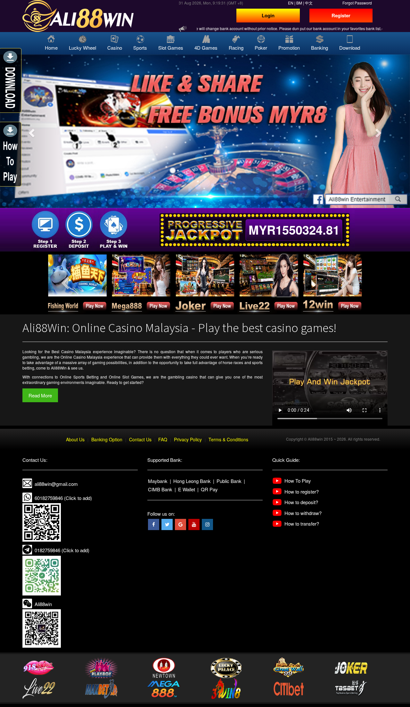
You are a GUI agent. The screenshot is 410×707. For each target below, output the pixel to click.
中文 (309, 2)
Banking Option (106, 439)
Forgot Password (357, 2)
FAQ (162, 439)
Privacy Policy (188, 439)
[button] (31, 131)
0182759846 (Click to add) (62, 550)
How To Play (297, 480)
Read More (40, 395)
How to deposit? (301, 502)
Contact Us (140, 439)
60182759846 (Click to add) (63, 498)
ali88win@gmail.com (56, 483)
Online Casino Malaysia (81, 357)
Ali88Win (59, 367)
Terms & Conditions (228, 439)
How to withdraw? (303, 513)
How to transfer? (301, 523)
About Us (75, 439)
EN (290, 2)
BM (299, 2)
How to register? (301, 491)
